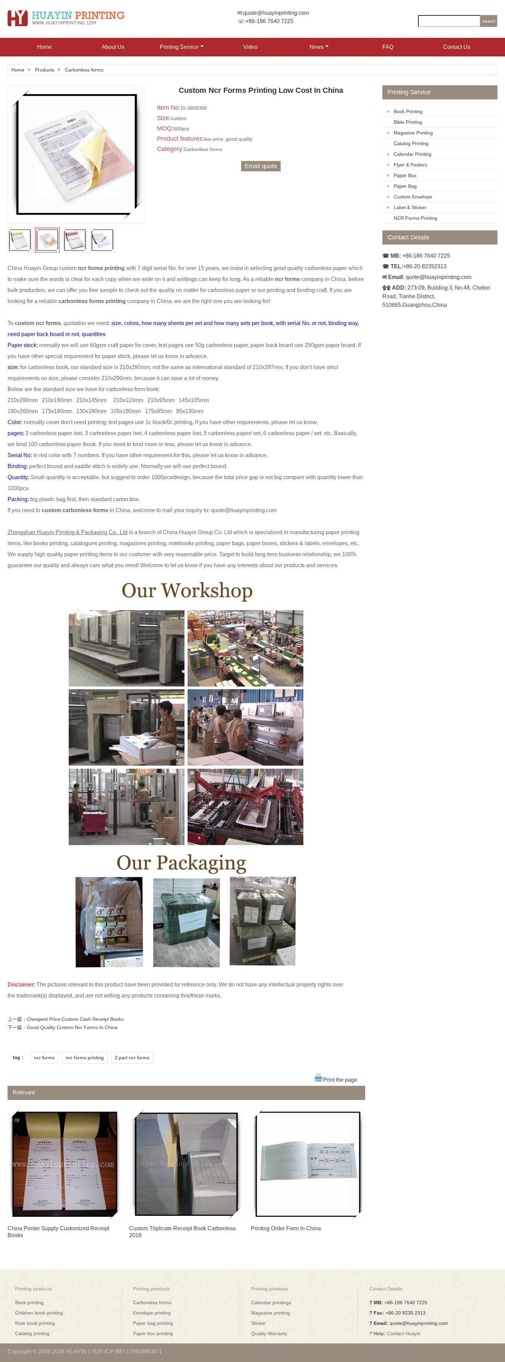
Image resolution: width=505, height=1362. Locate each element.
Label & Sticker (410, 207)
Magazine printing (270, 1313)
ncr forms (44, 1057)
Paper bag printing (153, 1323)
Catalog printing (32, 1333)
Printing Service (179, 47)
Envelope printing (152, 1313)
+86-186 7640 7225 (269, 21)
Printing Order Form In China (286, 1228)
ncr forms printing (85, 1057)
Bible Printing (408, 122)
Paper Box (405, 175)
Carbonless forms (84, 70)
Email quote (261, 166)
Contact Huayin (403, 1333)
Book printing (29, 1302)
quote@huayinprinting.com (276, 13)
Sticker (258, 1323)
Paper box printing (153, 1333)
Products (44, 70)
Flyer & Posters (410, 164)
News (317, 47)
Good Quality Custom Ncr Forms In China (72, 1027)
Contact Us (456, 47)
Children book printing (39, 1313)
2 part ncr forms (132, 1057)
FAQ (387, 47)
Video (250, 47)
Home (44, 47)
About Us (113, 47)
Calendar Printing (412, 154)
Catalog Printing (411, 143)
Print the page (340, 1080)
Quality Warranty (269, 1333)
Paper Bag (405, 186)
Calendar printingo (271, 1302)
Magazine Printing (413, 133)
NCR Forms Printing (415, 218)
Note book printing (35, 1323)
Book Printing (408, 111)
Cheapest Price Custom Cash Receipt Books (75, 1019)
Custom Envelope (413, 196)
